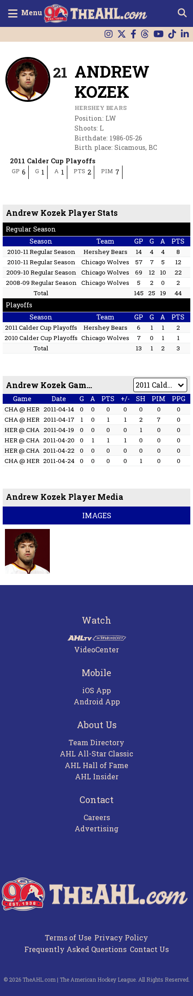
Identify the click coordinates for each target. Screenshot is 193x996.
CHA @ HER (21, 409)
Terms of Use (68, 937)
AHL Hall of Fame (96, 765)
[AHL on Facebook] (133, 34)
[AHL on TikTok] (172, 34)
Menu (31, 12)
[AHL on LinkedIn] (185, 34)
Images (96, 515)
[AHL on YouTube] (159, 34)
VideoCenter (96, 649)
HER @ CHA (21, 430)
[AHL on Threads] (145, 34)
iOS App (96, 690)
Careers (96, 817)
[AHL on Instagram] (109, 34)
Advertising (96, 828)
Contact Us (149, 949)
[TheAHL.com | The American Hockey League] (96, 13)
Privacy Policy (121, 937)
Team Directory (96, 742)
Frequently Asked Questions (75, 949)
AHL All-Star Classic (96, 753)
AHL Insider (96, 776)
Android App (97, 701)
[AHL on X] (121, 34)
